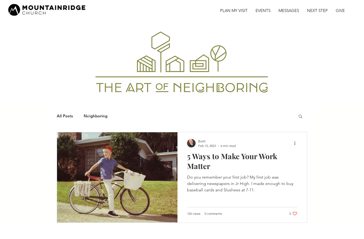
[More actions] (296, 143)
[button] (300, 117)
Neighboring (95, 116)
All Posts (65, 116)
